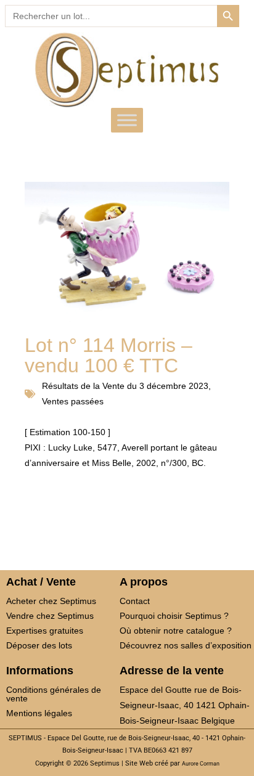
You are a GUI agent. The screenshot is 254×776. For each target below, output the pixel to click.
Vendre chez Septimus (50, 616)
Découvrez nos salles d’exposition (186, 645)
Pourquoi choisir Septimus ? (174, 616)
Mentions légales (39, 713)
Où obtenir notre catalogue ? (176, 630)
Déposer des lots (39, 645)
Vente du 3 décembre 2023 (155, 386)
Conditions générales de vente (53, 694)
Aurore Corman (200, 764)
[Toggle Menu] (127, 120)
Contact (135, 601)
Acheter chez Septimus (51, 601)
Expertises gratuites (44, 630)
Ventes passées (73, 401)
